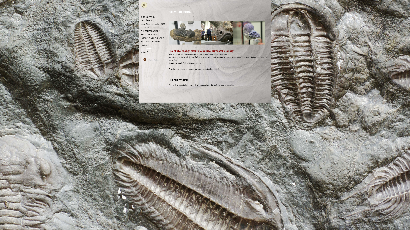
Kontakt (144, 45)
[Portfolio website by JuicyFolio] (154, 60)
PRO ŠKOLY (146, 20)
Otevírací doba (147, 49)
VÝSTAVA (145, 28)
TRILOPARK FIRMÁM (150, 42)
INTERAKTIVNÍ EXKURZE (152, 38)
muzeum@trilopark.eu (217, 54)
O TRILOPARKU (148, 17)
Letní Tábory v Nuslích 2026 (153, 24)
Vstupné (144, 52)
